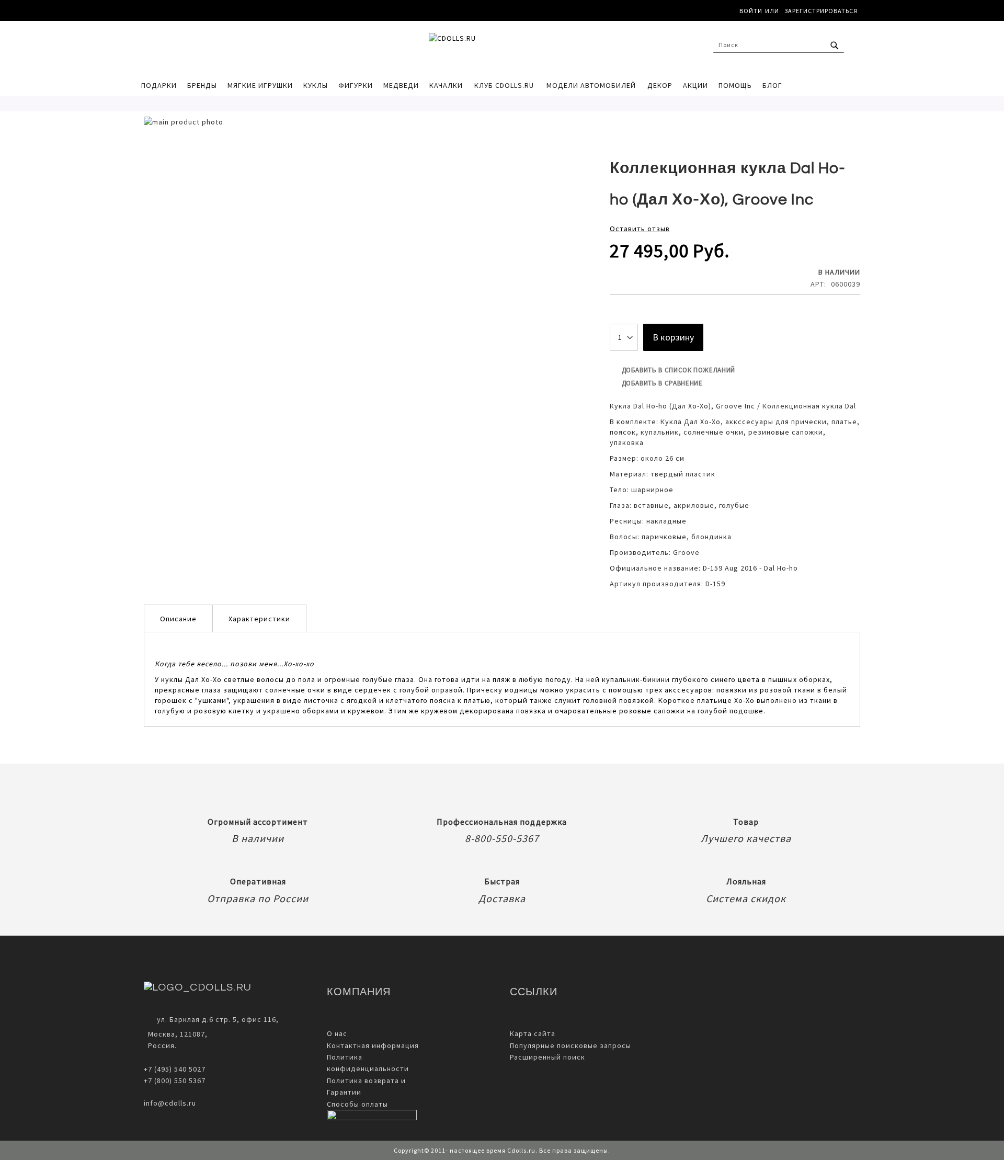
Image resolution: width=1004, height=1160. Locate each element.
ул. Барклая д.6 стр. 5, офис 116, (218, 1019)
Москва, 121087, (176, 1034)
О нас (337, 1033)
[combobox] (778, 45)
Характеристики (259, 618)
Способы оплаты (357, 1104)
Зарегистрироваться (821, 11)
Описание (178, 618)
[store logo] (497, 47)
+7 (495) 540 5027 (175, 1069)
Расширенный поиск (547, 1057)
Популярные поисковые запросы (570, 1045)
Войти (750, 11)
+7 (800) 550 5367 (175, 1080)
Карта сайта (532, 1033)
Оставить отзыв (640, 228)
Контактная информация (373, 1045)
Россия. (160, 1045)
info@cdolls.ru (170, 1103)
